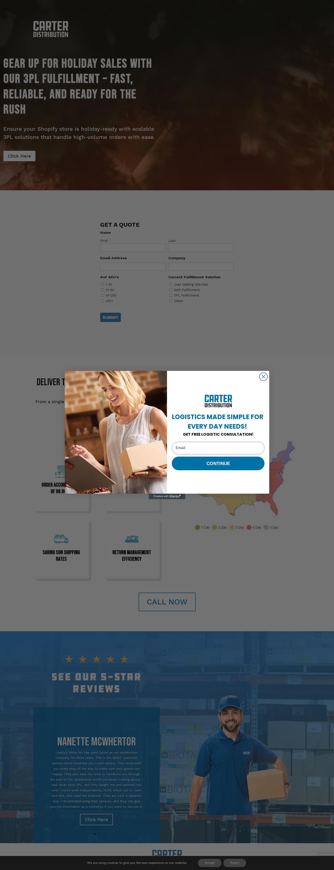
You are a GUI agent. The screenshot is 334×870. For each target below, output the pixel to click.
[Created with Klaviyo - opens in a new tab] (167, 496)
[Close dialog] (263, 377)
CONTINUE (218, 463)
